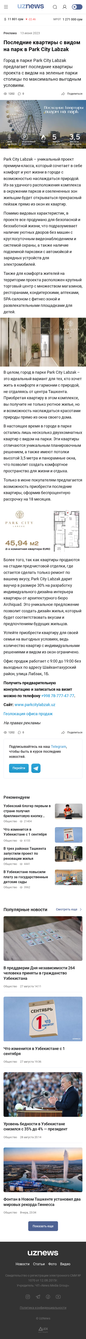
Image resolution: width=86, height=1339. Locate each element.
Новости (23, 1264)
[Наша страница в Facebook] (48, 1296)
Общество (10, 986)
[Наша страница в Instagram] (27, 1296)
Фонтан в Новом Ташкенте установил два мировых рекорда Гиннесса (42, 1202)
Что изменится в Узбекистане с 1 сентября (34, 1051)
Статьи (39, 1264)
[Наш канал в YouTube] (58, 1296)
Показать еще (43, 1226)
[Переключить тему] (77, 7)
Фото (52, 1264)
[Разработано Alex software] (43, 1330)
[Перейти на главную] (31, 6)
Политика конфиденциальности (43, 1307)
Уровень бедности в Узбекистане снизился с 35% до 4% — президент (35, 1126)
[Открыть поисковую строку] (54, 7)
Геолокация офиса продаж (28, 713)
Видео (65, 1264)
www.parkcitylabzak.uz (35, 704)
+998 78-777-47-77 (57, 695)
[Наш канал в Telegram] (38, 1296)
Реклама (10, 33)
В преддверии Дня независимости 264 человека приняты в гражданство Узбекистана (39, 973)
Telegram (58, 746)
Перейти (19, 768)
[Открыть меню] (6, 6)
